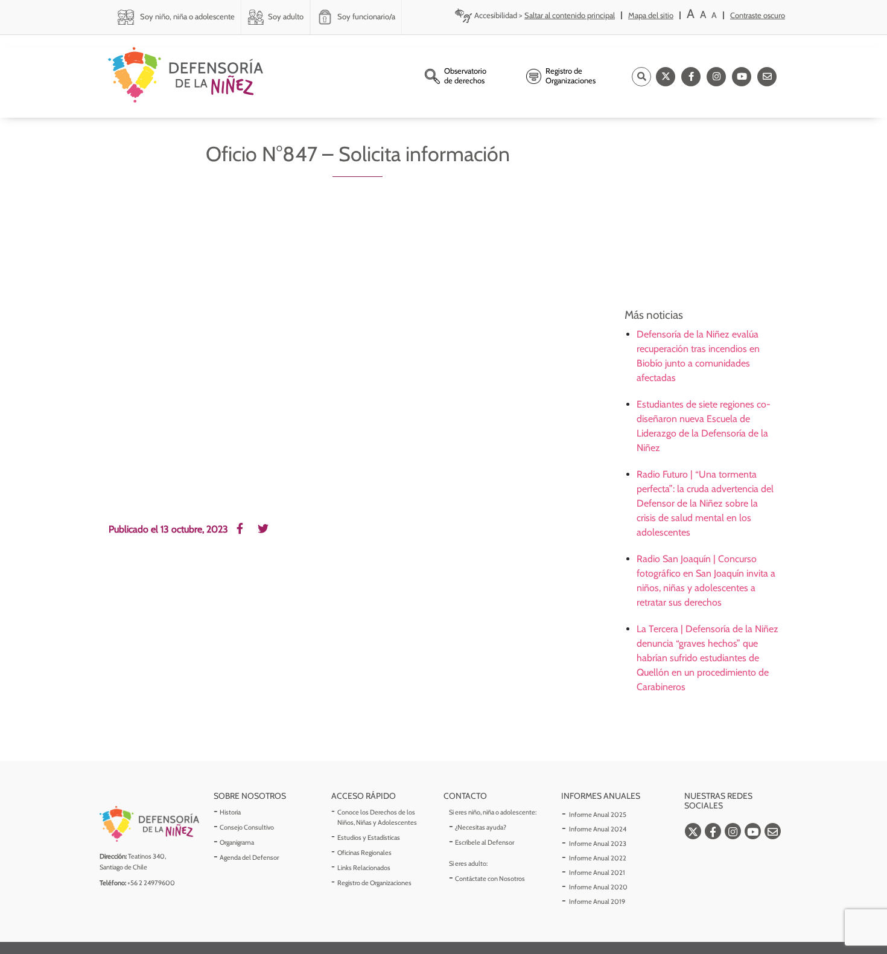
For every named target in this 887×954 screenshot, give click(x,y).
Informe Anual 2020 (598, 887)
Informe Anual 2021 (597, 872)
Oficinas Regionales (364, 852)
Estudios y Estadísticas (368, 837)
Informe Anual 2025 (597, 814)
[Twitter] (665, 76)
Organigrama (237, 842)
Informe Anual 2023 (597, 843)
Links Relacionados (363, 867)
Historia (230, 812)
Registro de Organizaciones (374, 883)
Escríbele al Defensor (484, 842)
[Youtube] (741, 76)
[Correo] (767, 76)
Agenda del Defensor (249, 857)
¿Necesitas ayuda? (480, 827)
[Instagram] (716, 76)
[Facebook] (691, 76)
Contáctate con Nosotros (490, 878)
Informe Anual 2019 (597, 901)
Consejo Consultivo (247, 827)
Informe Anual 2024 (597, 829)
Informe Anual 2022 (597, 858)
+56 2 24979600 (151, 883)
